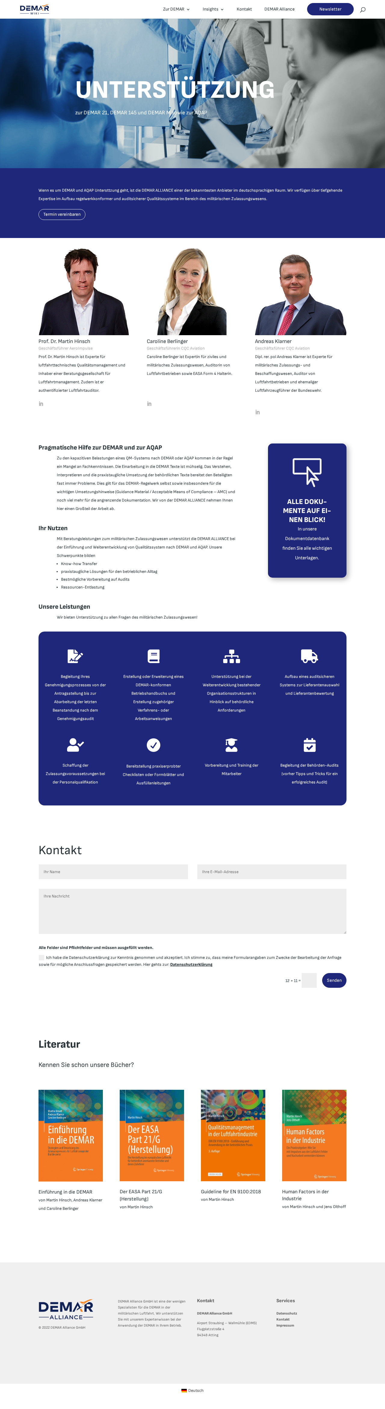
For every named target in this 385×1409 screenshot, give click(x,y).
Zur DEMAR (173, 9)
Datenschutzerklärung (191, 964)
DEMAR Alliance (279, 9)
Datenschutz (286, 1313)
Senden (334, 980)
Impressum (285, 1325)
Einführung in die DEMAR (65, 1192)
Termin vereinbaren (62, 214)
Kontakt (244, 9)
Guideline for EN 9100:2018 (231, 1192)
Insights (210, 9)
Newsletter (330, 9)
